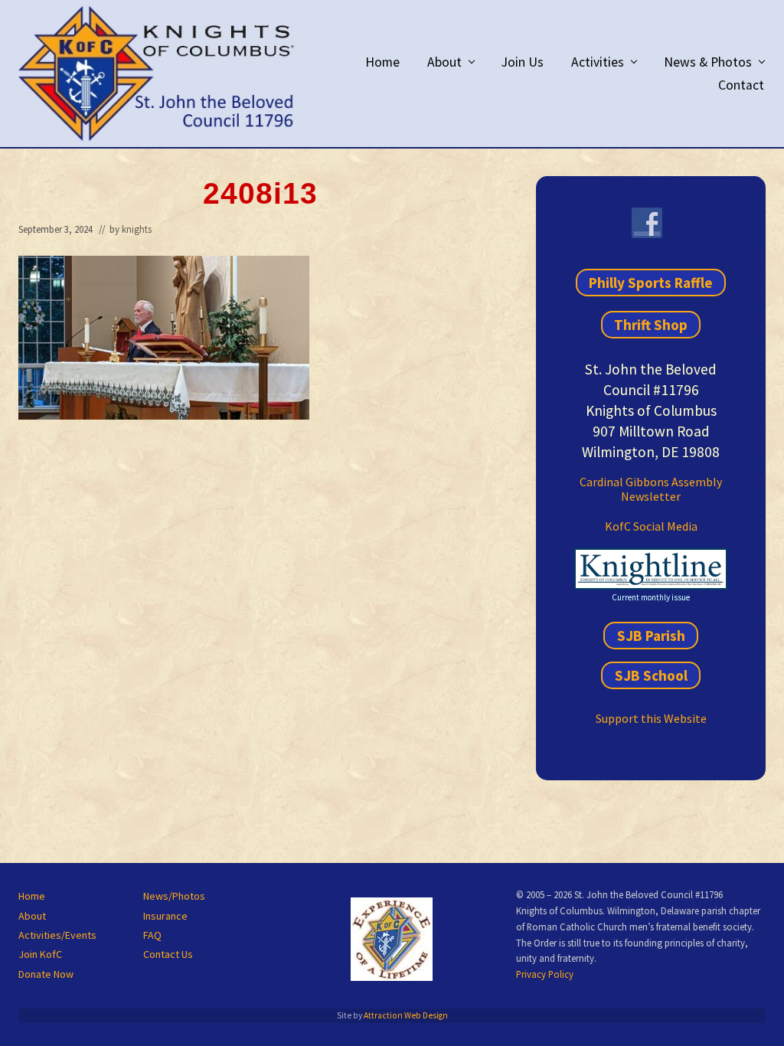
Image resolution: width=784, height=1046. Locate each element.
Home (31, 896)
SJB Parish (651, 635)
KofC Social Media (651, 526)
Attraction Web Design (406, 1015)
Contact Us (168, 954)
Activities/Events (57, 935)
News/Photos (174, 896)
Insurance (165, 916)
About (32, 916)
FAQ (152, 935)
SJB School (651, 675)
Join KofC (40, 954)
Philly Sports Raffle (651, 282)
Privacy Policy (544, 974)
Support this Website (651, 718)
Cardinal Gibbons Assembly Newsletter (651, 489)
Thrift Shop (651, 324)
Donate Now (46, 974)
